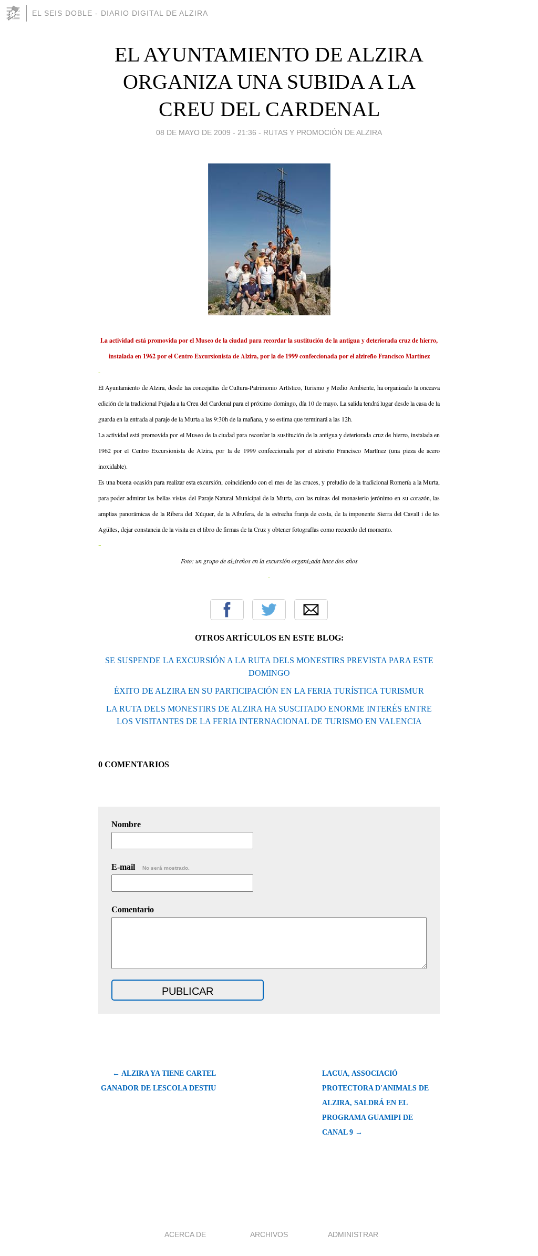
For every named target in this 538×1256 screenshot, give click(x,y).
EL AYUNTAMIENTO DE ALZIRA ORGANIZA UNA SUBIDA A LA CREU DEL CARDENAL (269, 82)
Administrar (353, 1234)
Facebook (227, 609)
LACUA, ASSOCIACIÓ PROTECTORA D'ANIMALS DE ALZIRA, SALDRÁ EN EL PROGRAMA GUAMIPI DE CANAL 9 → (375, 1102)
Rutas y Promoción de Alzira (322, 132)
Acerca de (185, 1234)
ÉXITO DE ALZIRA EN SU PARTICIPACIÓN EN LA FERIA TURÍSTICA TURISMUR (269, 690)
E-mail (150, 866)
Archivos (269, 1234)
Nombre (126, 824)
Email (311, 609)
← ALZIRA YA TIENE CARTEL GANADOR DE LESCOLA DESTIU (158, 1080)
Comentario (132, 909)
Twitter (269, 609)
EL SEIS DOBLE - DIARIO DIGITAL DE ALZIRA (120, 13)
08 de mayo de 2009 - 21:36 (206, 132)
